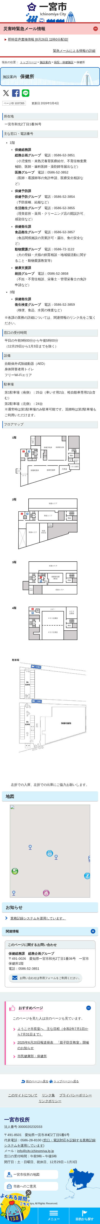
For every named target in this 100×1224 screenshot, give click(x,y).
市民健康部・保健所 (32, 1056)
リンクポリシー (50, 1101)
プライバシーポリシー (75, 1095)
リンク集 (48, 1095)
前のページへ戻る (37, 1081)
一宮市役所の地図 (26, 1174)
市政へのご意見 (24, 1186)
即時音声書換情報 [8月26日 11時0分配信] (38, 39)
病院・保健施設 (63, 62)
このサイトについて (22, 1095)
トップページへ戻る (66, 1081)
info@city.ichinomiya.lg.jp (35, 1151)
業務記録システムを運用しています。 (38, 918)
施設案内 (45, 62)
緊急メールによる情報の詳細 (74, 51)
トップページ (28, 62)
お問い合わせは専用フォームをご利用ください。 (50, 978)
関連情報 (12, 931)
